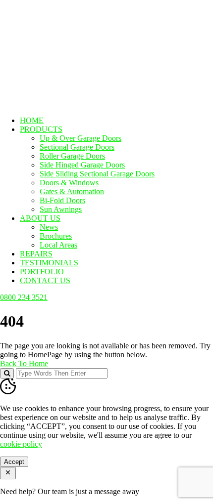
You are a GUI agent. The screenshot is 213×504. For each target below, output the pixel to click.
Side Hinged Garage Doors (82, 165)
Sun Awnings (61, 209)
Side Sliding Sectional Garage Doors (97, 173)
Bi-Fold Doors (62, 200)
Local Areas (58, 245)
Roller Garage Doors (72, 156)
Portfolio (42, 271)
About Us (40, 218)
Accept (14, 461)
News (49, 227)
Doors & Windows (69, 182)
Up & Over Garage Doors (80, 138)
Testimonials (49, 262)
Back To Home (24, 363)
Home (32, 120)
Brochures (56, 236)
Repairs (36, 254)
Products (41, 129)
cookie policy (21, 444)
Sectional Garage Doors (77, 147)
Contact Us (45, 280)
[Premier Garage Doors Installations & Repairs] (62, 31)
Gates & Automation (72, 191)
